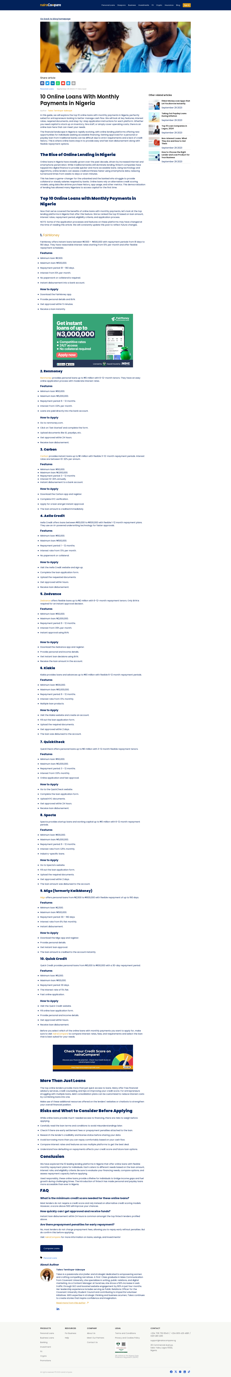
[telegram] (68, 83)
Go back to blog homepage (55, 18)
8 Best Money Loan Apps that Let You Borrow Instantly (176, 102)
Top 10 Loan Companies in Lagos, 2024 (174, 127)
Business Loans (47, 1337)
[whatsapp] (58, 83)
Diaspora (122, 5)
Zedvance (45, 600)
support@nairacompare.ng (163, 1340)
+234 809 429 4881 (180, 1333)
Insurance (169, 5)
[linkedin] (53, 83)
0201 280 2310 (157, 1336)
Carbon (44, 456)
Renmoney (46, 377)
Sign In (186, 5)
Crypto (159, 5)
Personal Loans (108, 5)
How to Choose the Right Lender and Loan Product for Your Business (176, 155)
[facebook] (42, 83)
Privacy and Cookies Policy (127, 1337)
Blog (178, 5)
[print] (74, 83)
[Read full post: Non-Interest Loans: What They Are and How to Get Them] (154, 143)
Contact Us (92, 1342)
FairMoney (51, 235)
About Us (91, 1333)
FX (153, 5)
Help (67, 1337)
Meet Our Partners (95, 1337)
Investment (45, 1347)
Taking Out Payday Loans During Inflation (174, 114)
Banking (43, 1342)
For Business (70, 1333)
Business (132, 5)
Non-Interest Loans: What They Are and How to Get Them (174, 141)
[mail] (63, 83)
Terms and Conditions (125, 1333)
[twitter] (47, 83)
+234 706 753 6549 (160, 1333)
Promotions (45, 1360)
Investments (143, 5)
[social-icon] (171, 1372)
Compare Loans (51, 1248)
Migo (42, 897)
